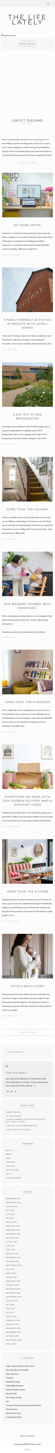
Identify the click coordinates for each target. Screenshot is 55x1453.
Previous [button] (3, 67)
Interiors (11, 1162)
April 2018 (10, 1344)
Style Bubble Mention (14, 1386)
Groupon (9, 1378)
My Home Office (27, 225)
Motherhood (12, 1170)
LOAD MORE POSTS (27, 1032)
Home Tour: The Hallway (27, 509)
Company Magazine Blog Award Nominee (23, 1405)
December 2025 (13, 1199)
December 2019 (13, 1289)
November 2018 (13, 1332)
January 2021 (12, 1254)
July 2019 (10, 1305)
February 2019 (13, 1320)
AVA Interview (11, 1409)
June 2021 (10, 1246)
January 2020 (12, 1285)
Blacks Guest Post (13, 1413)
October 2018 (12, 1336)
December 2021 (13, 1230)
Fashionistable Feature (15, 1390)
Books (9, 1154)
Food (8, 1158)
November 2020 (13, 1258)
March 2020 (11, 1277)
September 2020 (13, 1265)
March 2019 (11, 1316)
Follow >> (27, 1443)
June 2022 (10, 1214)
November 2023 (13, 1203)
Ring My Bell (11, 1394)
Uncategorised (28, 41)
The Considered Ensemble (17, 1370)
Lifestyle (10, 1166)
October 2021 (12, 1238)
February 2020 (13, 1281)
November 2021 (13, 1234)
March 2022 (11, 1222)
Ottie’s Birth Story (27, 986)
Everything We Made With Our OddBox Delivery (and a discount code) (27, 800)
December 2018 (13, 1328)
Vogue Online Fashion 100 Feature (20, 1366)
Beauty (9, 1150)
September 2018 (13, 1340)
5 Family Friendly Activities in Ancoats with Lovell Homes (27, 323)
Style (8, 1174)
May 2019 (10, 1313)
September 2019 (13, 1297)
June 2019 (10, 1309)
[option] (27, 41)
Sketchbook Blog (13, 1382)
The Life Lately (27, 19)
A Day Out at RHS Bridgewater (21, 1126)
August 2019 (12, 1301)
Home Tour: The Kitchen (27, 891)
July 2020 (10, 1269)
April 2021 (10, 1250)
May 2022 (10, 1218)
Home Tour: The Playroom (27, 702)
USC (7, 1401)
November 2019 (13, 1293)
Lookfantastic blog (14, 1417)
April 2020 (11, 1273)
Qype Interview (12, 1374)
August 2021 (12, 1242)
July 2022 (10, 1210)
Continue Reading (27, 162)
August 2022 (12, 1206)
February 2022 (13, 1226)
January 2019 (12, 1324)
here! (34, 1086)
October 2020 (12, 1261)
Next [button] (52, 67)
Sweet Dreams (27, 44)
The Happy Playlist (14, 1397)
